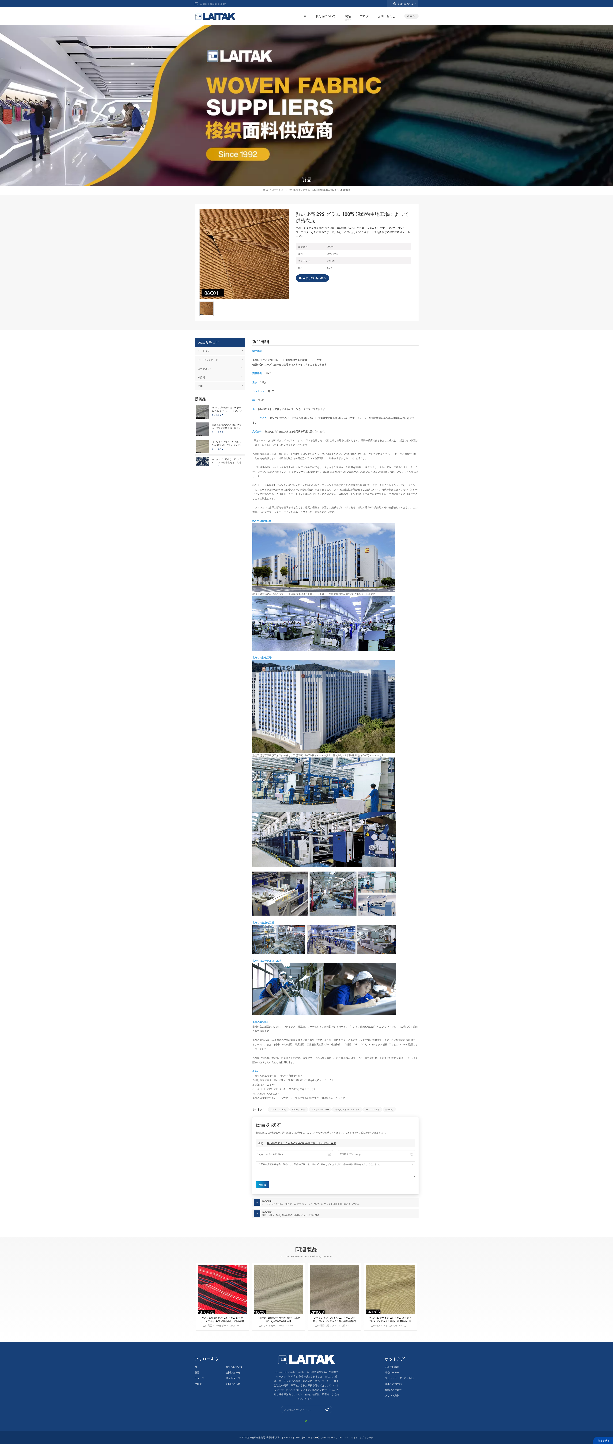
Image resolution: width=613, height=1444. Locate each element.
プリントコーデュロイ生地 (399, 1378)
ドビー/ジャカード (208, 359)
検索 (409, 16)
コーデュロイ (278, 189)
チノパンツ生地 (372, 1109)
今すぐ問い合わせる (314, 278)
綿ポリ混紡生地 (393, 1383)
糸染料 (201, 377)
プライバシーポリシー (331, 1437)
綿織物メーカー (393, 1389)
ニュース (199, 1378)
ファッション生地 (278, 1109)
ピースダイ (204, 351)
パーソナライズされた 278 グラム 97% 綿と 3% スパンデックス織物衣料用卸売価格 (227, 444)
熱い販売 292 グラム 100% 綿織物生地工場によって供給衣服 (301, 1143)
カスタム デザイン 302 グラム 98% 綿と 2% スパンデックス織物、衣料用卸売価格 (390, 1319)
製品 (348, 16)
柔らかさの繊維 (299, 1109)
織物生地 (389, 1109)
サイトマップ (233, 1378)
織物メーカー (392, 1372)
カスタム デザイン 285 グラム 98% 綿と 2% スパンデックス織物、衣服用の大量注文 (222, 1319)
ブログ (364, 16)
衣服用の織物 (392, 1366)
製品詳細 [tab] (260, 342)
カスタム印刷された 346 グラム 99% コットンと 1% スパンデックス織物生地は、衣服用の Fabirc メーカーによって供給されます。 (227, 409)
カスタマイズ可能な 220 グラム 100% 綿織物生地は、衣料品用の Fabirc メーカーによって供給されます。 (226, 461)
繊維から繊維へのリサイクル (347, 1109)
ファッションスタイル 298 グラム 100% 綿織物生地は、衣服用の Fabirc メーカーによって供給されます (334, 1319)
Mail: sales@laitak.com (213, 3)
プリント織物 (392, 1395)
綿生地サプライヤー (320, 1109)
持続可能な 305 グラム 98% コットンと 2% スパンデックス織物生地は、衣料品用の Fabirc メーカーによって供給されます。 (278, 1319)
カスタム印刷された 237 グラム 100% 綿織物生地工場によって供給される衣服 (226, 426)
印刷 (200, 386)
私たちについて (326, 16)
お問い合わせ (386, 16)
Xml (346, 1437)
